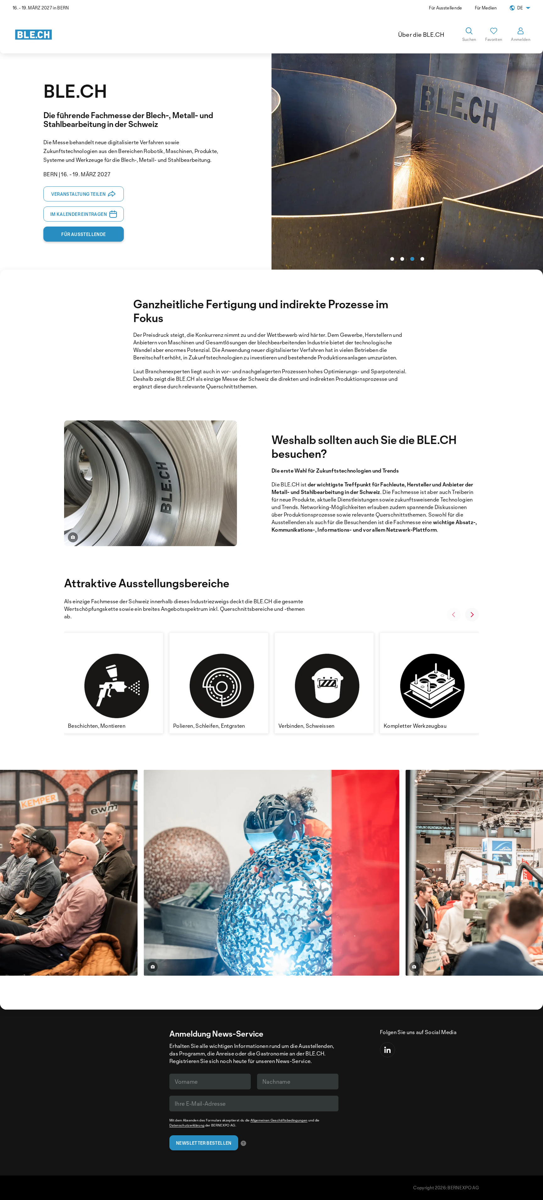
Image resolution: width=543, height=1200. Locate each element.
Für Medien (486, 7)
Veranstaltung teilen (78, 194)
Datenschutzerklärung (186, 1125)
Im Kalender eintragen (78, 214)
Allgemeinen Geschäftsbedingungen (278, 1120)
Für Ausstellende (445, 7)
